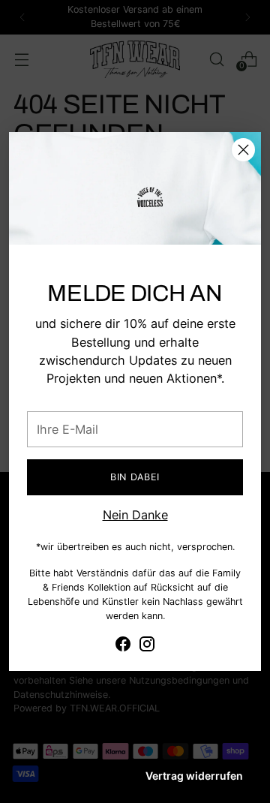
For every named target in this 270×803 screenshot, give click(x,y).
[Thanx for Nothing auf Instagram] (147, 646)
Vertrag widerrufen (194, 775)
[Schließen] (243, 149)
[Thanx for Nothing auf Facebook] (123, 646)
